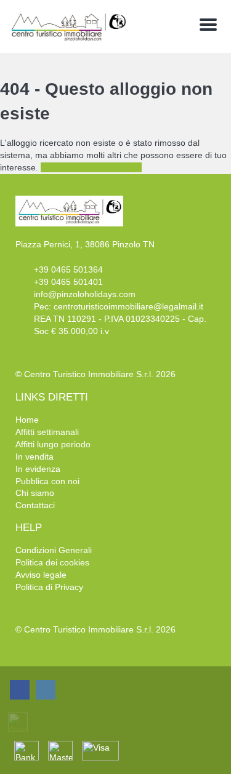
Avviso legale (41, 575)
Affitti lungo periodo (53, 444)
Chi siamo (34, 493)
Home (27, 420)
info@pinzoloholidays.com (85, 294)
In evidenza (37, 469)
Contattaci (35, 505)
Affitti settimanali (47, 432)
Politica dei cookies (52, 562)
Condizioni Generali (53, 550)
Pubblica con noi (47, 481)
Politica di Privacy (49, 587)
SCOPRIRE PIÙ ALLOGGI (91, 167)
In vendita (34, 456)
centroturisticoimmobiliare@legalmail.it (128, 306)
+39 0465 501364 (68, 269)
